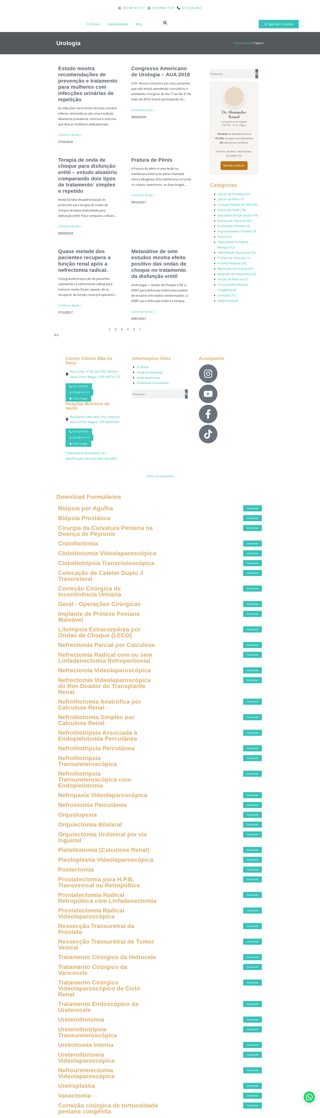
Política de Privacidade (160, 476)
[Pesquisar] (256, 73)
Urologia (247, 42)
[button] (165, 23)
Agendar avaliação (234, 165)
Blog (139, 24)
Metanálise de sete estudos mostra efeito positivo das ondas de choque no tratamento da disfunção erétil (158, 263)
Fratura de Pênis (151, 160)
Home (237, 42)
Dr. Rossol (93, 24)
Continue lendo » (70, 135)
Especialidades (118, 24)
